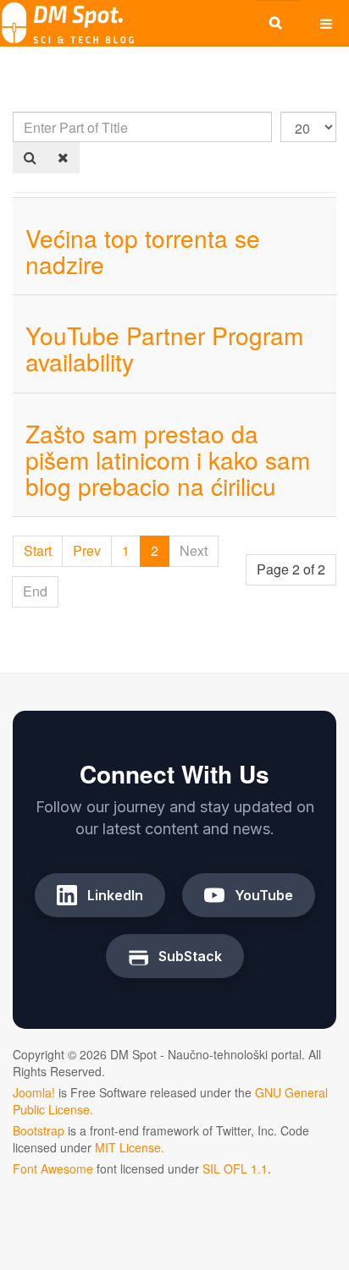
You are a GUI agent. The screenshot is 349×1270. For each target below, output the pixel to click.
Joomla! (34, 1092)
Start (38, 550)
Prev (87, 550)
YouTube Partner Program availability (164, 348)
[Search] (30, 157)
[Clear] (63, 157)
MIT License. (129, 1147)
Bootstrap (38, 1130)
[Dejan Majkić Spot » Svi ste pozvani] (68, 23)
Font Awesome (53, 1168)
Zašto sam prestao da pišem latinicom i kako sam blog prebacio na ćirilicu (167, 459)
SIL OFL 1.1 (235, 1168)
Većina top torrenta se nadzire (142, 251)
